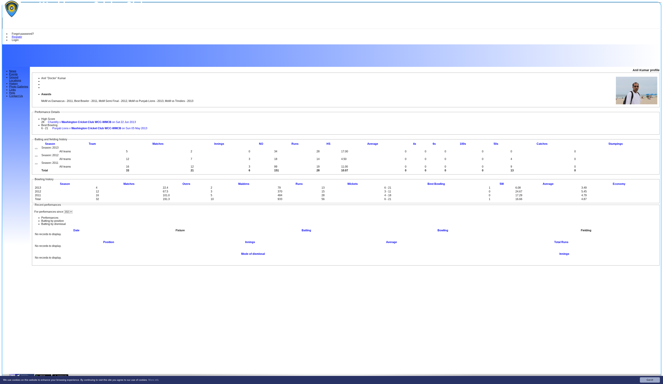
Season (50, 143)
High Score (48, 118)
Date (76, 230)
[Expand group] (36, 148)
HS (328, 143)
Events (13, 74)
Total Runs (561, 242)
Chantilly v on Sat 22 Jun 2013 (92, 122)
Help (12, 92)
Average (548, 183)
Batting (306, 230)
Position (108, 242)
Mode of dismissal (253, 253)
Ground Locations (15, 79)
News (12, 71)
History (13, 83)
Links (12, 89)
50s (496, 143)
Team (92, 143)
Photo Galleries (18, 86)
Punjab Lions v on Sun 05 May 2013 (99, 128)
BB (436, 183)
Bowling (443, 230)
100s (463, 143)
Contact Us (16, 95)
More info (153, 379)
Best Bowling (49, 125)
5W (502, 183)
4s (414, 143)
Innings (250, 242)
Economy (619, 183)
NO (261, 143)
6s (434, 143)
